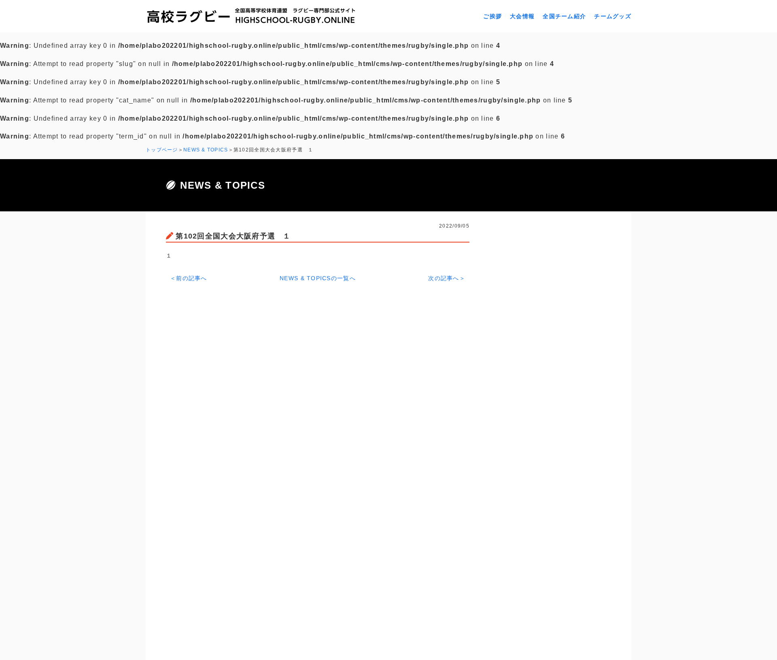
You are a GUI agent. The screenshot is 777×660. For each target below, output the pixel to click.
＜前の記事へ (188, 278)
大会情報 (522, 16)
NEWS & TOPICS (205, 150)
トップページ (162, 150)
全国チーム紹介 (564, 16)
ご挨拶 (492, 16)
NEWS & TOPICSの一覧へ (318, 278)
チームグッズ (612, 16)
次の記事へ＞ (446, 278)
